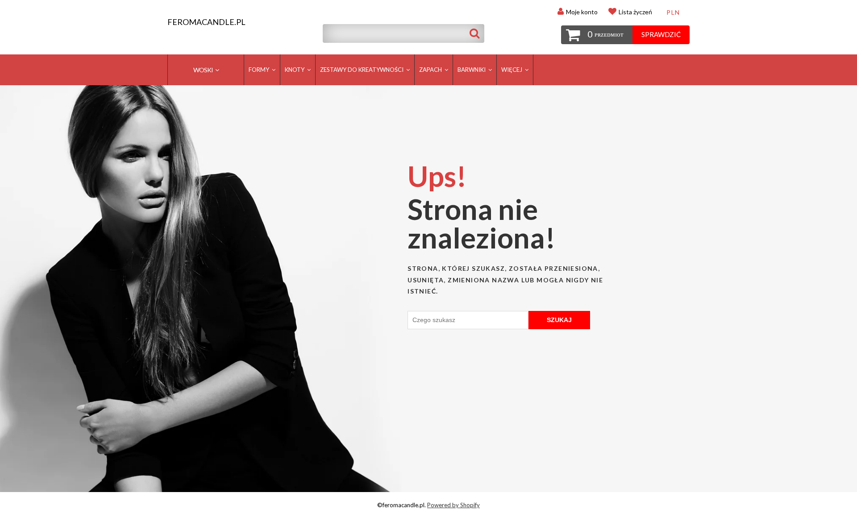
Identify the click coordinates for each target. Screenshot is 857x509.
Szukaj (559, 319)
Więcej (512, 69)
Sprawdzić (661, 34)
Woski (203, 70)
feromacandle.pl (206, 22)
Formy (259, 69)
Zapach (431, 69)
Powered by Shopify (453, 505)
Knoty (295, 69)
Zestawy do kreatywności (362, 69)
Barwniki (472, 69)
